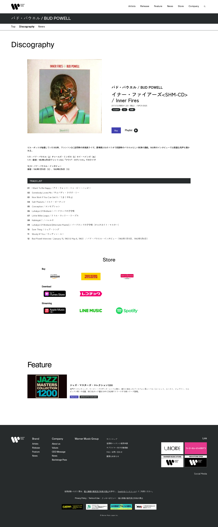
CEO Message (58, 452)
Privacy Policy (80, 498)
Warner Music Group (87, 439)
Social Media (200, 473)
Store (181, 6)
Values (55, 448)
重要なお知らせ (112, 456)
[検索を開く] (204, 6)
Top (13, 27)
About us (56, 444)
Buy (116, 130)
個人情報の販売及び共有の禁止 (96, 491)
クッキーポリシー (109, 498)
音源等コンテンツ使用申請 (117, 443)
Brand (35, 439)
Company (194, 6)
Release (144, 6)
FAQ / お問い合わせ (114, 452)
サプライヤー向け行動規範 (117, 447)
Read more (74, 397)
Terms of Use (94, 498)
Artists (132, 6)
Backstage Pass (59, 460)
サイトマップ (111, 439)
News (41, 27)
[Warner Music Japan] (18, 440)
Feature (158, 6)
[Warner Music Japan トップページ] (18, 7)
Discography (26, 27)
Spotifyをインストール (127, 491)
